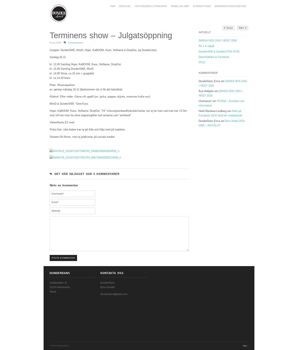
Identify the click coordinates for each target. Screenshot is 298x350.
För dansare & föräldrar (150, 6)
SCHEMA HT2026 (202, 6)
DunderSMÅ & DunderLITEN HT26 (219, 51)
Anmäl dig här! (180, 6)
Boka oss (124, 6)
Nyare (229, 28)
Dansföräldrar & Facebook (214, 57)
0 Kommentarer (75, 42)
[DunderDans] (52, 13)
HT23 (202, 62)
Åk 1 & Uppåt (206, 46)
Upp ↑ (245, 346)
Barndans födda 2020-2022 (230, 6)
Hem (112, 6)
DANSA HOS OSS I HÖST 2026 (218, 40)
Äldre (241, 28)
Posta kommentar (63, 258)
